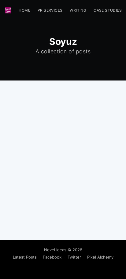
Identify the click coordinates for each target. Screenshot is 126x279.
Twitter (74, 257)
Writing (78, 10)
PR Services (50, 10)
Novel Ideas (55, 249)
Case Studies (108, 10)
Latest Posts (25, 257)
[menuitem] (24, 10)
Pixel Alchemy (100, 257)
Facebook (52, 257)
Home (24, 10)
